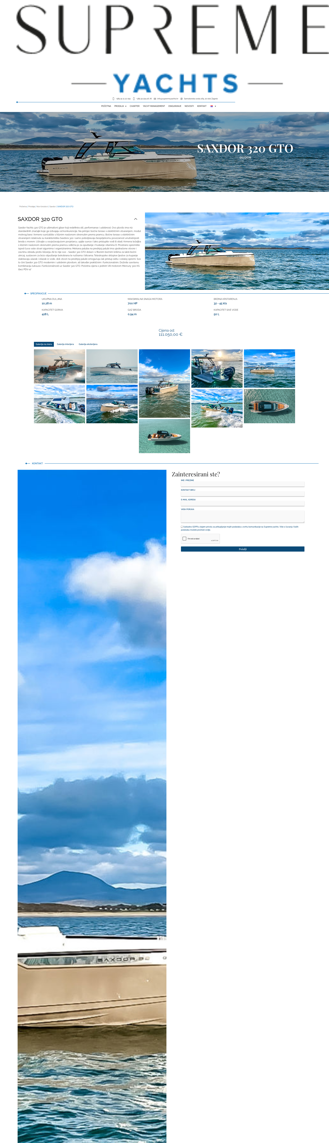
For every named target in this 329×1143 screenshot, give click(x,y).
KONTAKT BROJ (188, 490)
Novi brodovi (42, 206)
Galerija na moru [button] (44, 344)
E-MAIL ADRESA (188, 500)
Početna (106, 106)
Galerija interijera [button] (65, 344)
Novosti (189, 106)
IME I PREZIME (187, 480)
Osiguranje (174, 106)
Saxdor (245, 157)
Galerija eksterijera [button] (88, 344)
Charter (135, 106)
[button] (77, 219)
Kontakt (202, 106)
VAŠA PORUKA (187, 509)
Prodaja (119, 106)
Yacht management (154, 106)
